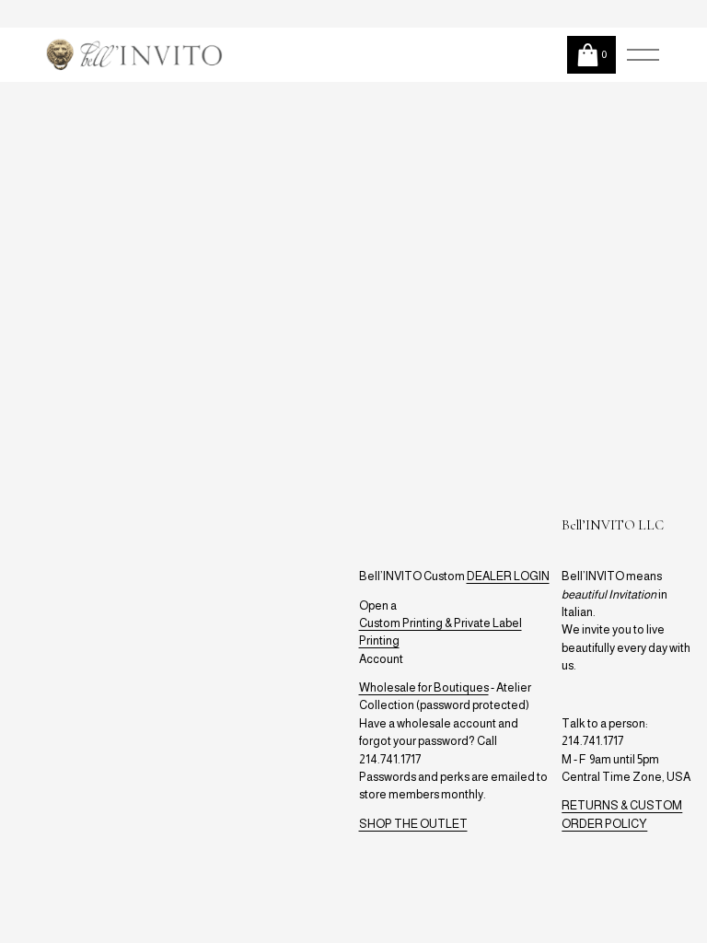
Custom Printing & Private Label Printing (440, 631)
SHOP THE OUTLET (413, 824)
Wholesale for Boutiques (424, 687)
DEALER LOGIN (508, 576)
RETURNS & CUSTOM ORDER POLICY (622, 814)
